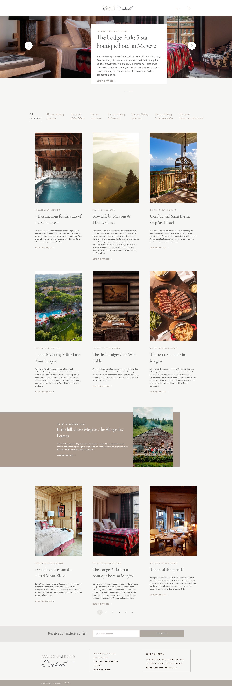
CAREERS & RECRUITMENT (106, 662)
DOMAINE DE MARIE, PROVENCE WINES (164, 664)
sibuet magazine (102, 669)
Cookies (67, 683)
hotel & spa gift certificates (161, 668)
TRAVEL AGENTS (101, 658)
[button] (178, 8)
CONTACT (98, 665)
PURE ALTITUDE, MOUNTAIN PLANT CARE (165, 660)
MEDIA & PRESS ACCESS (105, 654)
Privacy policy (57, 683)
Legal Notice (45, 683)
